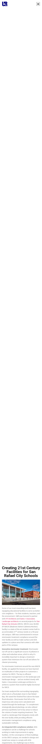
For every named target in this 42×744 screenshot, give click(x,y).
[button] (38, 4)
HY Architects (11, 619)
